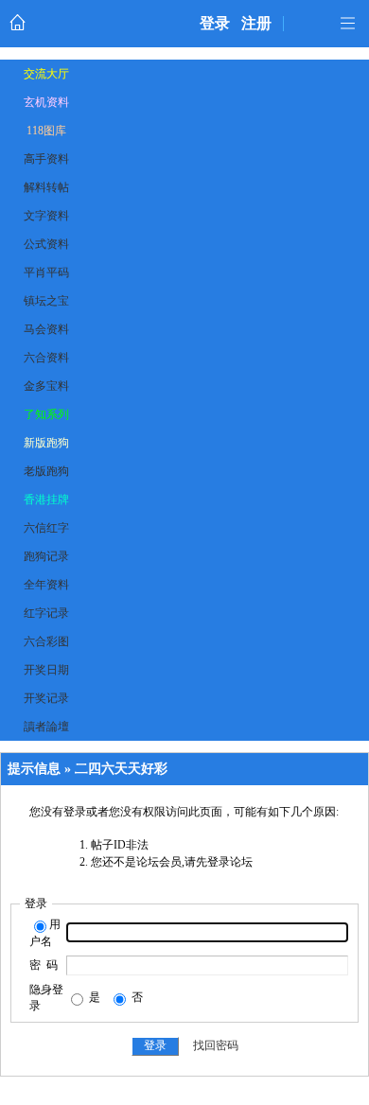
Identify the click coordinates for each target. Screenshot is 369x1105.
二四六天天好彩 (121, 769)
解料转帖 (46, 187)
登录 (215, 23)
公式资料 (46, 244)
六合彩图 (46, 641)
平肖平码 (46, 272)
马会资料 (46, 329)
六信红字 (46, 528)
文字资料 (46, 215)
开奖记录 (46, 698)
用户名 (45, 933)
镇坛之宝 (46, 300)
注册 (256, 23)
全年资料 (46, 584)
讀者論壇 (46, 726)
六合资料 (46, 357)
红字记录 (46, 613)
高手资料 (46, 159)
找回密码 (215, 1045)
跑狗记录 (46, 556)
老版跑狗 (46, 471)
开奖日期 (46, 669)
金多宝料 (46, 386)
